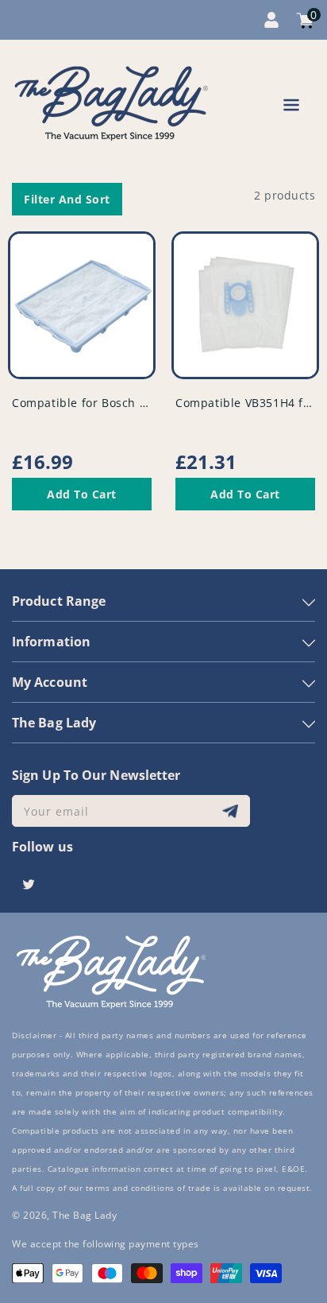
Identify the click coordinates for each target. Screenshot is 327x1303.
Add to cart (82, 494)
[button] (291, 107)
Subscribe (232, 811)
